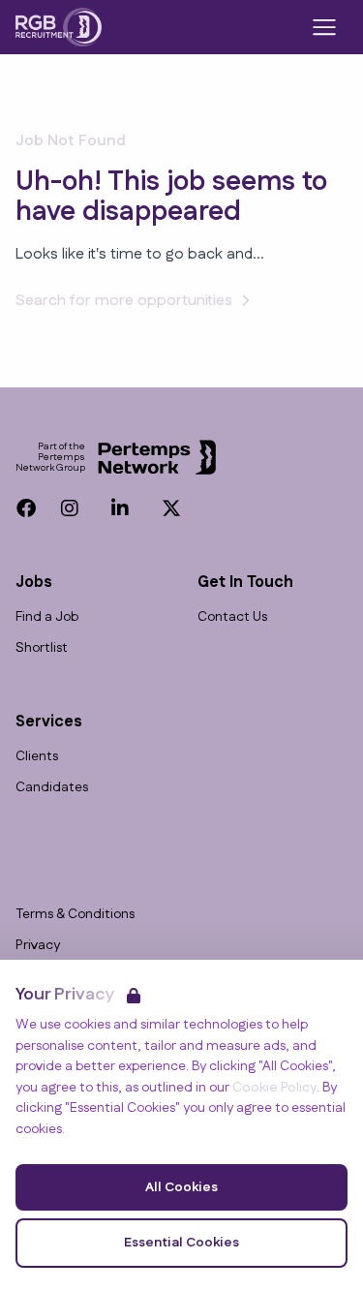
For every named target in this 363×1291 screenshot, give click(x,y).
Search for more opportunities (123, 301)
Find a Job (46, 617)
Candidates (51, 788)
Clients (36, 757)
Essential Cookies (181, 1242)
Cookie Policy (274, 1087)
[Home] (58, 27)
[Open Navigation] (324, 27)
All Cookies (181, 1187)
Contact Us (232, 617)
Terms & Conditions (75, 915)
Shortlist (41, 648)
